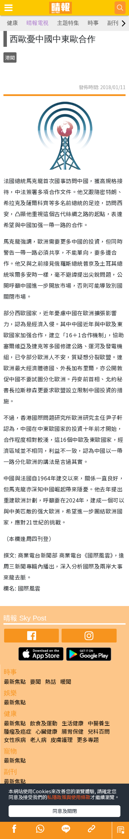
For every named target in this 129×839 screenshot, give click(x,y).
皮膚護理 (62, 739)
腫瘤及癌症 (17, 731)
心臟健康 (46, 731)
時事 (93, 23)
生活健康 (73, 723)
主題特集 (68, 23)
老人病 (38, 739)
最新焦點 (15, 681)
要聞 (35, 681)
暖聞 (65, 681)
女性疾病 (15, 739)
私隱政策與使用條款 (68, 797)
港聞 (10, 57)
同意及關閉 (65, 810)
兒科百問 (99, 731)
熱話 (50, 681)
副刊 (112, 23)
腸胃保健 (73, 731)
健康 (12, 23)
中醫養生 (99, 723)
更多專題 (88, 739)
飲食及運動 (43, 723)
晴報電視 (37, 23)
